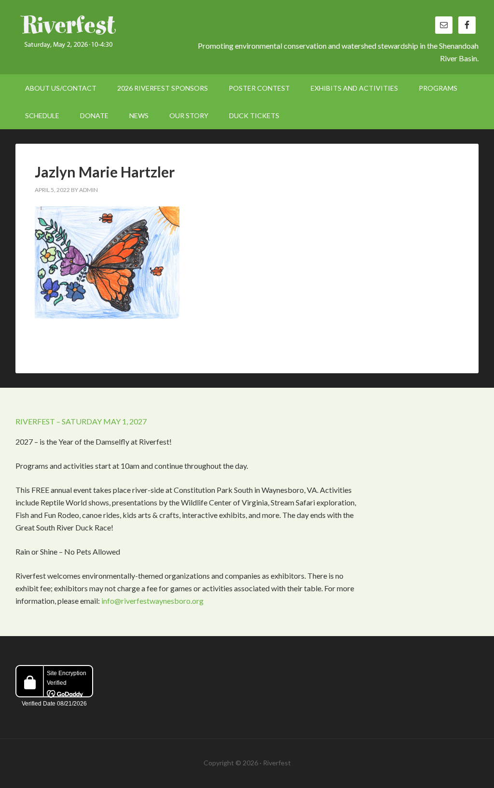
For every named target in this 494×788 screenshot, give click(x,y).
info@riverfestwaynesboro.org (152, 600)
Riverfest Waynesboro (97, 34)
